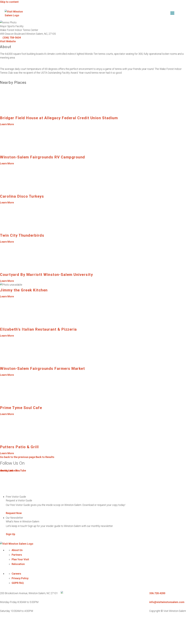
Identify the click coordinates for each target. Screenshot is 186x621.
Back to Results (27, 457)
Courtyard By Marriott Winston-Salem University (46, 274)
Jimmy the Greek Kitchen (24, 290)
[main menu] (172, 13)
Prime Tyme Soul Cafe (21, 408)
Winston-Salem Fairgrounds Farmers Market (42, 368)
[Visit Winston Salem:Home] (15, 13)
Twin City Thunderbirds (22, 235)
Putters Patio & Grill (19, 447)
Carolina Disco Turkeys (22, 196)
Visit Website (8, 41)
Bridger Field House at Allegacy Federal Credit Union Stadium (59, 118)
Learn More (7, 124)
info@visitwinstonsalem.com (166, 602)
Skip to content (9, 1)
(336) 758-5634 (12, 37)
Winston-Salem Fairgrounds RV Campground (42, 157)
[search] (166, 13)
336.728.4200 (157, 593)
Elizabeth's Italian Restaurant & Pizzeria (38, 329)
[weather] (179, 13)
